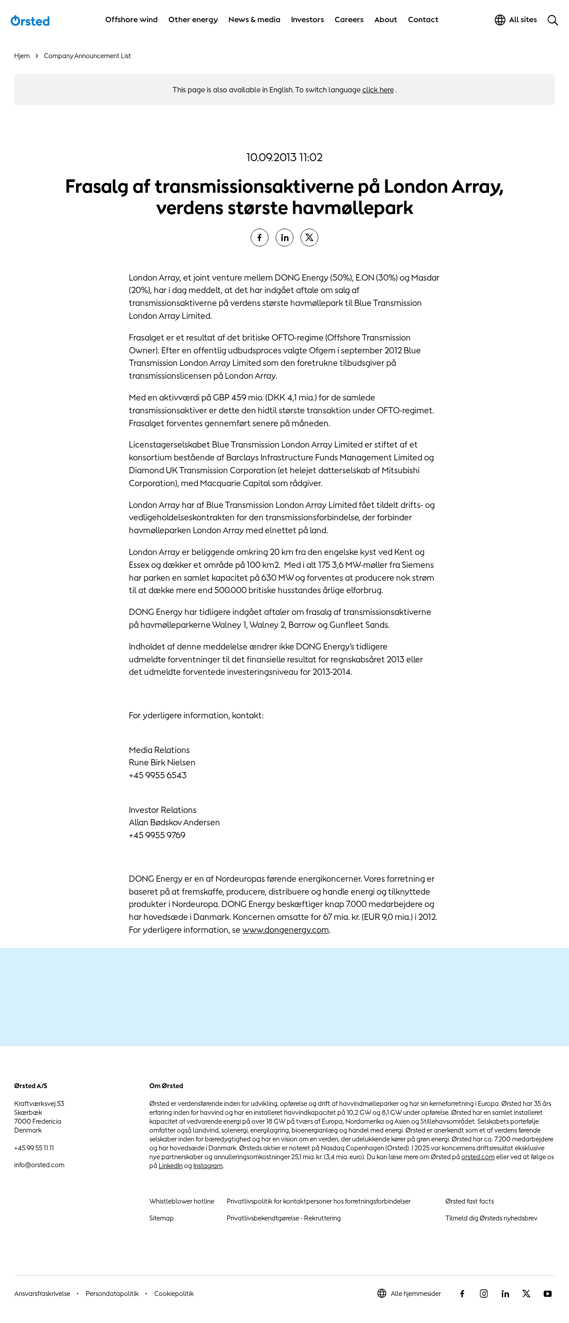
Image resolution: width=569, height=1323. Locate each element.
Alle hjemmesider (416, 1293)
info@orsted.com (39, 1165)
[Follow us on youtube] (548, 1294)
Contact (423, 19)
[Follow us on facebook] (462, 1294)
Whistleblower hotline (181, 1201)
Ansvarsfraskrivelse (42, 1293)
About (385, 19)
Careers (349, 19)
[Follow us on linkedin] (505, 1294)
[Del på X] (309, 237)
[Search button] (553, 20)
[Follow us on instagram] (484, 1294)
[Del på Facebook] (259, 237)
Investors (307, 19)
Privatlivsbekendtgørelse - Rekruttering (284, 1218)
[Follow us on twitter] (526, 1294)
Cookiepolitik (174, 1293)
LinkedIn (171, 1165)
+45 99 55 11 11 (34, 1148)
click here (378, 89)
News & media (254, 19)
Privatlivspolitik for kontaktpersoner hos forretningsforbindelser (319, 1201)
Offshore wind (131, 19)
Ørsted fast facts (469, 1201)
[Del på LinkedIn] (284, 237)
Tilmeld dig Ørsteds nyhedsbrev (491, 1218)
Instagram (208, 1165)
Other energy (193, 19)
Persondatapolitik (112, 1293)
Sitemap (161, 1218)
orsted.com (478, 1157)
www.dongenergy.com (285, 930)
